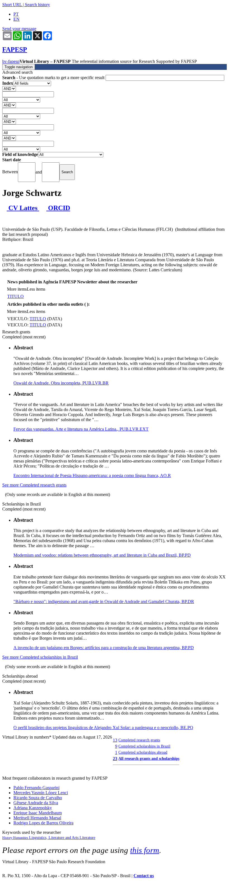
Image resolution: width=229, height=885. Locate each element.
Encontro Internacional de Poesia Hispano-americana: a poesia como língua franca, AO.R (92, 475)
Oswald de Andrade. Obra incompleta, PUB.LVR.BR (61, 383)
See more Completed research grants (34, 485)
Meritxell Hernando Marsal (37, 817)
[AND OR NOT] (9, 88)
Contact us (143, 875)
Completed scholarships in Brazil (144, 746)
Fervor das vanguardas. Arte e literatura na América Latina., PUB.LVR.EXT (81, 429)
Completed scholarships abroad (142, 752)
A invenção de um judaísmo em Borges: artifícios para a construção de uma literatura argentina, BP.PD (103, 647)
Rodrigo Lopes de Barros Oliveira (43, 822)
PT (16, 14)
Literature (87, 838)
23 (115, 758)
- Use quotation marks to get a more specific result (54, 77)
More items (17, 289)
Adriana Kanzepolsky (32, 807)
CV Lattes (23, 208)
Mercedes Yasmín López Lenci (40, 792)
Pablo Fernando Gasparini (36, 787)
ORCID (58, 208)
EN (16, 19)
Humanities (21, 838)
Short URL (12, 4)
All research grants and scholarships (148, 758)
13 (115, 740)
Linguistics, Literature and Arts (54, 838)
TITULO (15, 296)
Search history (37, 4)
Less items (36, 289)
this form (144, 850)
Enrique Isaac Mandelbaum (37, 812)
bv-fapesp (11, 61)
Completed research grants (139, 740)
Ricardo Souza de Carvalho (37, 797)
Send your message (19, 28)
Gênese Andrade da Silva (35, 802)
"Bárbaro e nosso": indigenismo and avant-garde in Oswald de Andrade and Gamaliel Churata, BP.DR (103, 601)
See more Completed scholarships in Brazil (40, 657)
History (7, 838)
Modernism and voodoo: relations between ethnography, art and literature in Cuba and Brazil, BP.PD (102, 555)
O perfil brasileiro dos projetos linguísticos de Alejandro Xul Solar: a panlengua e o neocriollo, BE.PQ (103, 727)
